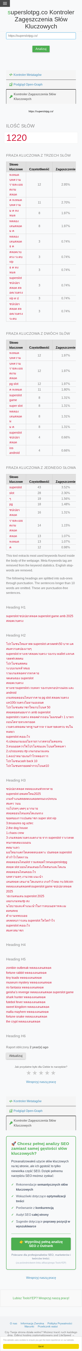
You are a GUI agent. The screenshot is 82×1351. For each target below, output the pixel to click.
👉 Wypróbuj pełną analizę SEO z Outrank (41, 1244)
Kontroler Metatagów (28, 74)
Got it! (41, 1346)
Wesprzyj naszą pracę (41, 1082)
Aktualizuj (16, 1055)
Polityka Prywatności (59, 1323)
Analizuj (41, 48)
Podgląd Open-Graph (28, 84)
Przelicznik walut (48, 1326)
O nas (13, 1323)
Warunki (29, 1326)
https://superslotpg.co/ (41, 111)
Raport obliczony (27, 1047)
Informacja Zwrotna (32, 1323)
